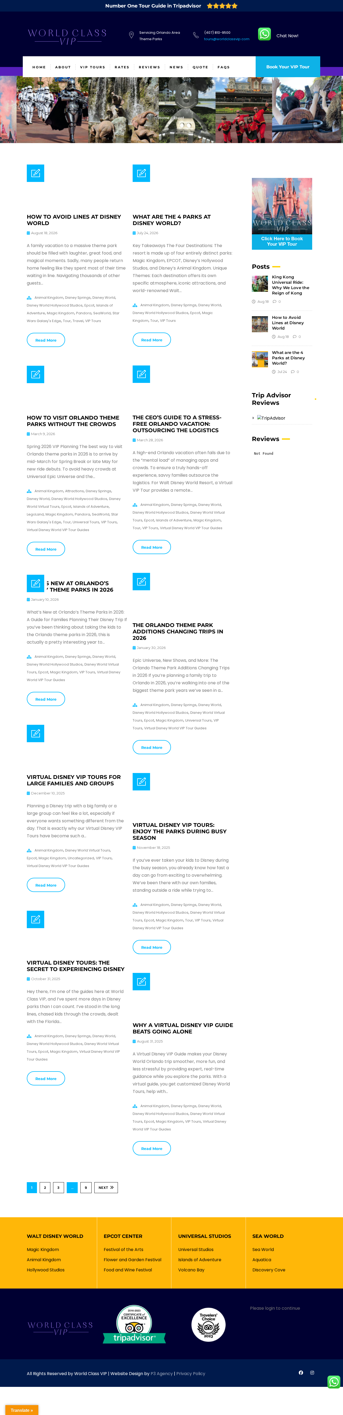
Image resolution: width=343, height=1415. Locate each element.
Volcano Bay (191, 1270)
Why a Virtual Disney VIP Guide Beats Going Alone (183, 1028)
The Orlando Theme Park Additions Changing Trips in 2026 (178, 631)
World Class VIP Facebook (301, 1372)
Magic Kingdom (60, 313)
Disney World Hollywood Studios (55, 305)
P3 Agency (162, 1374)
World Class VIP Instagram (312, 1372)
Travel (78, 320)
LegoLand (35, 514)
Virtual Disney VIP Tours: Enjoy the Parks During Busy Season (180, 831)
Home (164, 117)
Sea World (263, 1249)
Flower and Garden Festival (132, 1260)
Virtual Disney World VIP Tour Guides (191, 528)
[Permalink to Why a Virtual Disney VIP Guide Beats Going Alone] (183, 1015)
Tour (67, 320)
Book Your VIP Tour (288, 66)
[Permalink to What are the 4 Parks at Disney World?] (183, 207)
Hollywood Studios (46, 1270)
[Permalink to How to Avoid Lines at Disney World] (77, 207)
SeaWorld (102, 313)
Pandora (83, 313)
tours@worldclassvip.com (226, 39)
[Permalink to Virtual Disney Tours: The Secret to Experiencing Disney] (77, 953)
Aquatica (261, 1260)
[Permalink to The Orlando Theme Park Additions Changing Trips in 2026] (183, 615)
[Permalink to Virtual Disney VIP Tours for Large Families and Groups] (77, 767)
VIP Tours (93, 320)
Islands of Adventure (174, 520)
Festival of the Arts (123, 1249)
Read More (46, 340)
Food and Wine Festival (128, 1270)
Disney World (103, 297)
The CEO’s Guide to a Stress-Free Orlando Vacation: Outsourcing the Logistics (177, 424)
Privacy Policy (190, 1374)
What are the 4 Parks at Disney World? (172, 220)
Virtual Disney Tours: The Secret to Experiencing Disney (76, 965)
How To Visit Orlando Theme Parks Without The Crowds (73, 421)
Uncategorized (81, 858)
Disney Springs (78, 297)
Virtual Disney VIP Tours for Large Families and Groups (74, 780)
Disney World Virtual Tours (87, 850)
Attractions (74, 491)
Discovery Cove (268, 1270)
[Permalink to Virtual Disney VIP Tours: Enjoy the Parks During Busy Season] (183, 815)
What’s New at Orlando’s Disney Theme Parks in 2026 (70, 586)
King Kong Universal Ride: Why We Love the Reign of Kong (290, 285)
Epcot (179, 117)
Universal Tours (86, 522)
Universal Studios (196, 1249)
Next (104, 1187)
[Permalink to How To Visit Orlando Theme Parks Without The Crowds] (77, 408)
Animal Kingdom (49, 297)
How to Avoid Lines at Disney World (288, 323)
